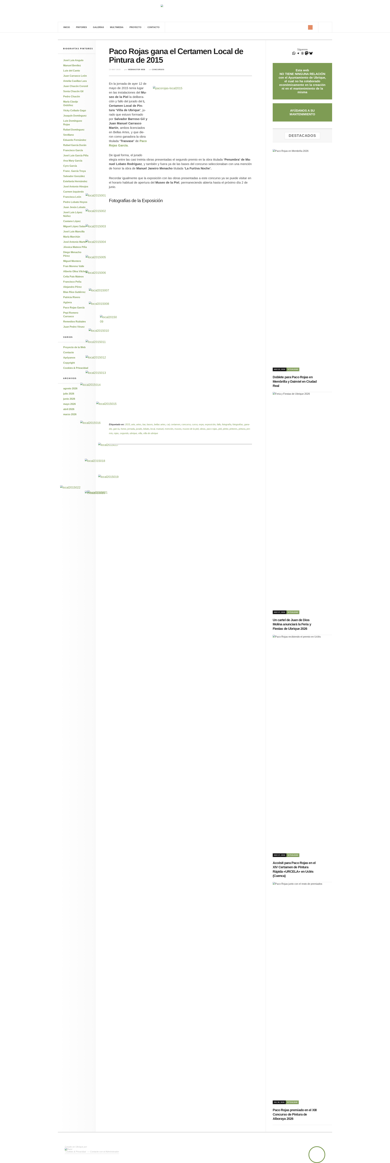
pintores (233, 429)
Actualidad (293, 369)
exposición (210, 424)
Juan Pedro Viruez (74, 326)
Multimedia (116, 27)
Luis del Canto (71, 70)
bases (150, 424)
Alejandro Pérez (72, 287)
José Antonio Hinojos (75, 186)
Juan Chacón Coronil (75, 86)
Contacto (153, 27)
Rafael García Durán (74, 145)
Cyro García (70, 166)
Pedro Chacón (71, 96)
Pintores (81, 27)
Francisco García (73, 150)
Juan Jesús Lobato (74, 207)
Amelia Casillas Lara (75, 81)
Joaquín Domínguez (75, 115)
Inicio (66, 27)
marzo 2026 (69, 414)
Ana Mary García (72, 160)
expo (201, 424)
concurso (186, 424)
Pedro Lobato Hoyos (75, 202)
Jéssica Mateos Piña (75, 247)
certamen (175, 424)
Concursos (158, 69)
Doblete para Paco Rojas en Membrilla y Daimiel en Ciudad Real (295, 381)
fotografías (237, 424)
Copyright (69, 363)
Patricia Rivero (71, 297)
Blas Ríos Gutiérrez (74, 292)
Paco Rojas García (74, 307)
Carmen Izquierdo (73, 191)
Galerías (98, 27)
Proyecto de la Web (74, 347)
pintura (242, 429)
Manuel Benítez (72, 65)
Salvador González (74, 176)
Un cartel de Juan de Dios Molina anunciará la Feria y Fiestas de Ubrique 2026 (292, 624)
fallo (219, 424)
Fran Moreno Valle (73, 266)
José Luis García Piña (75, 155)
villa (140, 433)
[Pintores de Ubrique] (195, 11)
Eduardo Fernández (74, 140)
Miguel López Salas (74, 226)
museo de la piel (191, 429)
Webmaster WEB (136, 69)
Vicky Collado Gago (74, 110)
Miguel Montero (72, 261)
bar (143, 424)
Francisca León (72, 197)
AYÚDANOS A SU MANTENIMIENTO (302, 112)
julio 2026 (68, 393)
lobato (146, 429)
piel (220, 429)
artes (138, 424)
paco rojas (212, 429)
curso (195, 424)
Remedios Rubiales (74, 321)
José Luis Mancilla (74, 231)
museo (177, 429)
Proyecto (135, 27)
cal (168, 424)
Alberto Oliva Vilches (75, 271)
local (152, 429)
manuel (159, 429)
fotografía (226, 424)
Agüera (67, 302)
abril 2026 (68, 409)
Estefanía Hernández (75, 181)
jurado (139, 429)
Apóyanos (69, 357)
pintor (225, 429)
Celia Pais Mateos (73, 276)
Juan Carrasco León (75, 76)
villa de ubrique (150, 433)
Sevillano (68, 135)
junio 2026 (69, 399)
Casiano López (72, 221)
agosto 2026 (70, 388)
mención (169, 429)
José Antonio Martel (74, 242)
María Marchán (71, 236)
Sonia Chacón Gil (73, 91)
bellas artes (159, 424)
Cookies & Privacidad (75, 368)
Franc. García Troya (74, 171)
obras (203, 429)
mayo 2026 (69, 404)
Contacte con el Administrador (104, 1151)
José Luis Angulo (73, 60)
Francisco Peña (72, 281)
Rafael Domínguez (73, 129)
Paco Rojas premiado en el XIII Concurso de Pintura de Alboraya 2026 (295, 1114)
